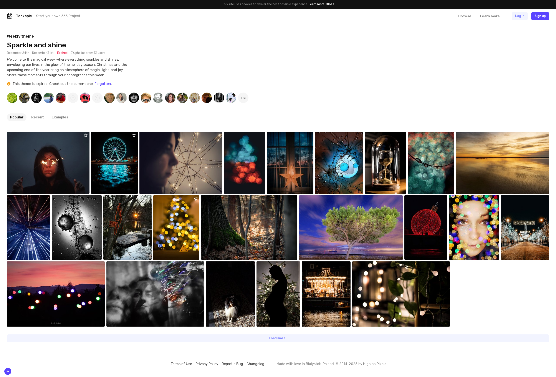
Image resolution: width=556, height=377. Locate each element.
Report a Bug (232, 364)
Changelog (255, 364)
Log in (520, 16)
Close (330, 4)
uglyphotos (219, 198)
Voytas (168, 198)
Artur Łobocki (111, 134)
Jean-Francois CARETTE (483, 134)
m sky (21, 134)
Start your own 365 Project (58, 16)
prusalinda (319, 264)
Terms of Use (181, 364)
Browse (464, 16)
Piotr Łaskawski (27, 198)
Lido (280, 134)
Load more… (278, 338)
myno (220, 264)
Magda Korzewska (427, 198)
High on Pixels (374, 364)
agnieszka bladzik (522, 198)
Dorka (329, 134)
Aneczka (272, 264)
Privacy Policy (206, 364)
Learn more (316, 4)
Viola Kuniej (124, 264)
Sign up (540, 16)
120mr (379, 134)
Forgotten (102, 84)
